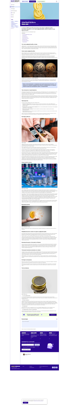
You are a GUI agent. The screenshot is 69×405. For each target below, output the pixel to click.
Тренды (12, 21)
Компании (16, 21)
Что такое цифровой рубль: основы (27, 34)
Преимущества (25, 35)
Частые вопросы (25, 41)
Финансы (12, 22)
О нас (23, 366)
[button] (20, 335)
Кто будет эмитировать (26, 40)
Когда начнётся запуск (26, 38)
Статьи (40, 367)
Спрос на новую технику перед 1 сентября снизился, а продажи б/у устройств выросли (35, 336)
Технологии (23, 24)
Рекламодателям (32, 367)
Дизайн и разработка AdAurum (16, 368)
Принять (25, 402)
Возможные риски (25, 39)
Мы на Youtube (26, 1)
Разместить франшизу (41, 1)
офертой (34, 347)
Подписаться (53, 314)
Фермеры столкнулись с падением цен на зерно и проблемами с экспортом (43, 335)
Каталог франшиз (32, 1)
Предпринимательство (14, 23)
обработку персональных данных (30, 346)
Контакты (31, 366)
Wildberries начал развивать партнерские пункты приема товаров (25, 335)
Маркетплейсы (13, 24)
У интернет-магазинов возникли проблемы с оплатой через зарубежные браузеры (53, 335)
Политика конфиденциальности (43, 366)
